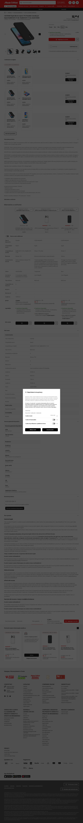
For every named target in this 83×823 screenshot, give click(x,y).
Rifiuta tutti (33, 429)
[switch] (53, 420)
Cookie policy (38, 412)
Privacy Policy (27, 412)
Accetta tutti (50, 429)
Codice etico (33, 412)
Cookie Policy (27, 410)
